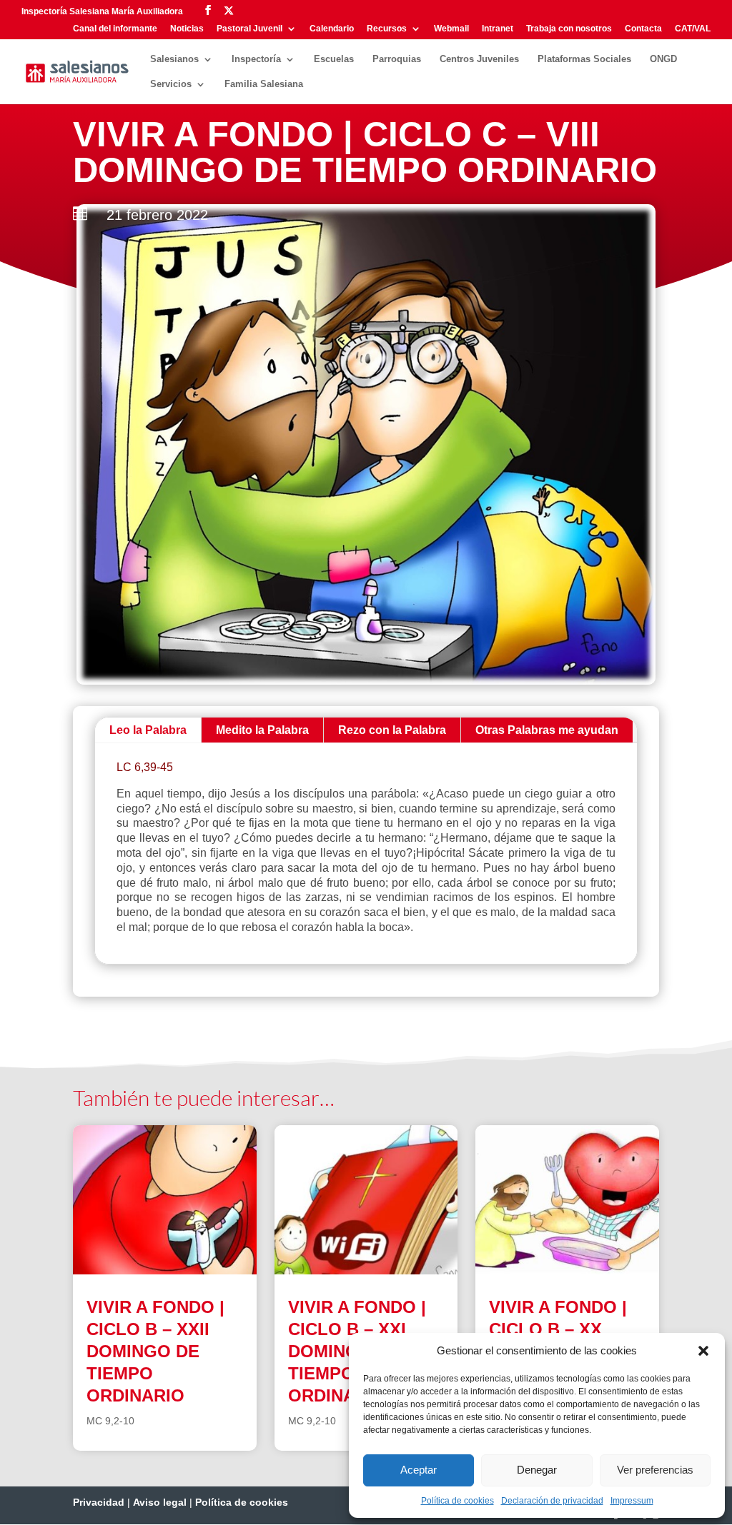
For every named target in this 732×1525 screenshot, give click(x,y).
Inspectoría (256, 59)
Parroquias (396, 59)
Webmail (451, 29)
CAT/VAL (693, 29)
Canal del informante (115, 29)
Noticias (187, 29)
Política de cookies (457, 1501)
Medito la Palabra (262, 730)
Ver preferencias (655, 1470)
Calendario (332, 29)
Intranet (497, 29)
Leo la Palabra (148, 730)
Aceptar (418, 1470)
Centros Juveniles (479, 59)
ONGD (663, 59)
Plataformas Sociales (584, 59)
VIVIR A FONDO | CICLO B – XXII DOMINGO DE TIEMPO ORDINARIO (155, 1351)
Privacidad (98, 1502)
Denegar (537, 1470)
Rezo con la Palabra (392, 730)
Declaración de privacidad (552, 1501)
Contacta (643, 29)
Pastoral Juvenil (249, 29)
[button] (703, 1351)
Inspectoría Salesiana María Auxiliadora (102, 11)
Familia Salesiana (263, 84)
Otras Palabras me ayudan (546, 730)
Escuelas (334, 59)
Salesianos (174, 59)
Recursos (387, 29)
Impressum (631, 1501)
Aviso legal (160, 1502)
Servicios (171, 84)
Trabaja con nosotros (569, 29)
